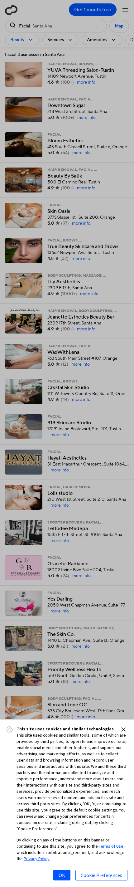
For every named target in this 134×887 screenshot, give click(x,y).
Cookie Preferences (101, 875)
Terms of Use (111, 846)
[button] (123, 729)
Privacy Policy (37, 858)
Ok (62, 875)
